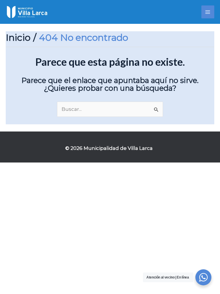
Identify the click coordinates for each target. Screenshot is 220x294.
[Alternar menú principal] (208, 12)
